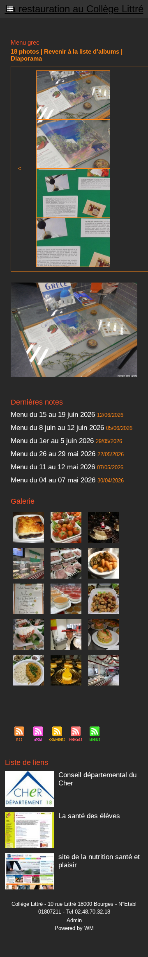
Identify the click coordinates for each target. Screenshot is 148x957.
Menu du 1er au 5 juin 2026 (53, 441)
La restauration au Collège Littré (74, 8)
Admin (74, 920)
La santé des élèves (89, 816)
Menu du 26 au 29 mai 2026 (53, 454)
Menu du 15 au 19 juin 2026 (53, 415)
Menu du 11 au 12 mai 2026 (53, 467)
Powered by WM (74, 928)
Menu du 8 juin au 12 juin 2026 (57, 428)
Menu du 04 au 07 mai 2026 (53, 480)
